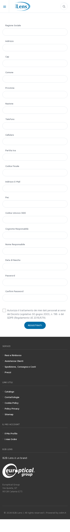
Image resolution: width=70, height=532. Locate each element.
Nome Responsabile (15, 244)
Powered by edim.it (56, 512)
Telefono (9, 119)
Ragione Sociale (13, 25)
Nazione (9, 103)
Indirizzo (9, 41)
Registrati (35, 325)
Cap (7, 56)
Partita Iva (10, 150)
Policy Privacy (12, 408)
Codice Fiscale (12, 166)
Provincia (9, 88)
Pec (7, 197)
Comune (9, 72)
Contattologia (12, 397)
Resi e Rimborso (13, 355)
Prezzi (8, 372)
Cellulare (9, 135)
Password (10, 275)
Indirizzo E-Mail (12, 181)
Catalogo (9, 391)
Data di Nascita (12, 260)
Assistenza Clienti (14, 361)
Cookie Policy (12, 402)
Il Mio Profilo (11, 433)
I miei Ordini (11, 439)
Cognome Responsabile (16, 228)
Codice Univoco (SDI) (15, 213)
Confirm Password (14, 291)
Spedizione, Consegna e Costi (20, 366)
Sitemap (9, 414)
